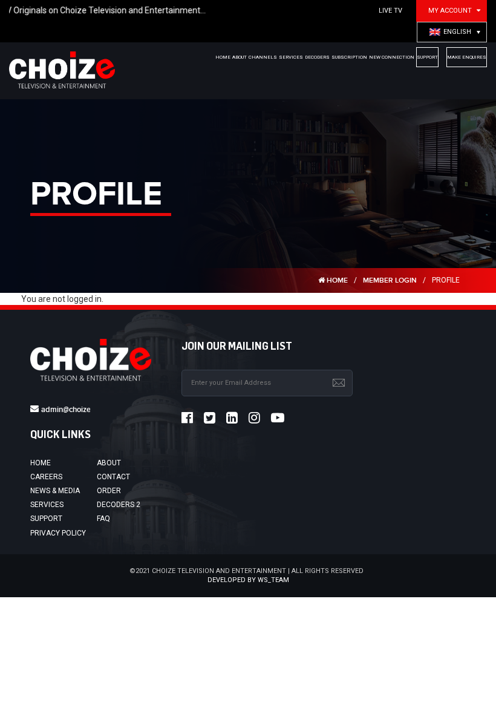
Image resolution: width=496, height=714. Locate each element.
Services (47, 504)
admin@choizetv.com (77, 409)
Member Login (390, 280)
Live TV (390, 11)
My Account (450, 11)
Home (40, 463)
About (109, 463)
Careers (46, 477)
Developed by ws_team (248, 580)
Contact (113, 477)
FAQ (103, 518)
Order (109, 490)
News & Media (55, 490)
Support (46, 518)
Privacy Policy (58, 533)
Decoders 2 (118, 504)
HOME (336, 280)
